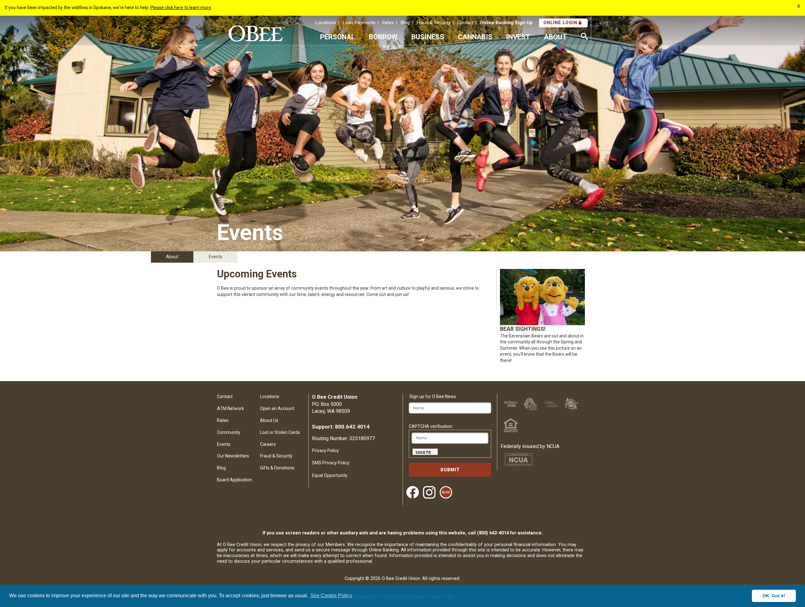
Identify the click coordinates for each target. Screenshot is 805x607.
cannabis (475, 37)
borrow (383, 37)
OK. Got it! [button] (774, 595)
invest (518, 37)
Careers (268, 444)
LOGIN (561, 22)
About (172, 256)
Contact (465, 22)
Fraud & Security (433, 22)
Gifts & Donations (277, 467)
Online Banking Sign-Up (506, 22)
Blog (405, 22)
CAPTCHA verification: (431, 426)
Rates (388, 22)
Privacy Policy (325, 450)
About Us (269, 420)
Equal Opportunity (329, 475)
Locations (325, 22)
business (427, 37)
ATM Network (230, 408)
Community (228, 432)
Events (223, 444)
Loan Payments (358, 22)
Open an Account (277, 408)
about (555, 37)
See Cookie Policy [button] (331, 595)
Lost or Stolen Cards (280, 432)
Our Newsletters (233, 455)
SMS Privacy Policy (330, 462)
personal (337, 37)
